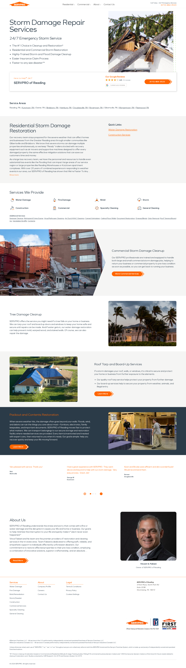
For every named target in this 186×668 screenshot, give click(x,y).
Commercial (83, 4)
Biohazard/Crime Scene (33, 218)
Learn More (103, 394)
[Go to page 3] (95, 494)
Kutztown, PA (28, 108)
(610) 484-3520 (168, 5)
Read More (18, 560)
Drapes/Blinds (141, 218)
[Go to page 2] (93, 494)
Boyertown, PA (96, 108)
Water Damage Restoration (122, 129)
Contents (31, 221)
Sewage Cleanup (16, 218)
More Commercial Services (127, 274)
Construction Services (119, 134)
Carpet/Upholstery (92, 218)
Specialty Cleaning (17, 610)
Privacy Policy (71, 590)
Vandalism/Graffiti (20, 221)
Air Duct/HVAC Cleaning (74, 218)
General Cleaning (16, 614)
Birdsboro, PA (52, 108)
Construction (15, 602)
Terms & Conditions (73, 587)
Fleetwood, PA (142, 108)
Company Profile (44, 587)
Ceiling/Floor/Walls (108, 218)
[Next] (101, 494)
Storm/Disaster (16, 598)
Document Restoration (126, 218)
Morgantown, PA (126, 108)
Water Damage (16, 587)
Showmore (14, 175)
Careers (41, 590)
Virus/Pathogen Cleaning (54, 218)
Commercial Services (18, 606)
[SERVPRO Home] (19, 4)
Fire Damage (15, 590)
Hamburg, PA (65, 108)
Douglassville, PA (80, 108)
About (96, 4)
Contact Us (109, 4)
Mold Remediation (17, 594)
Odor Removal (153, 218)
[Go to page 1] (90, 494)
